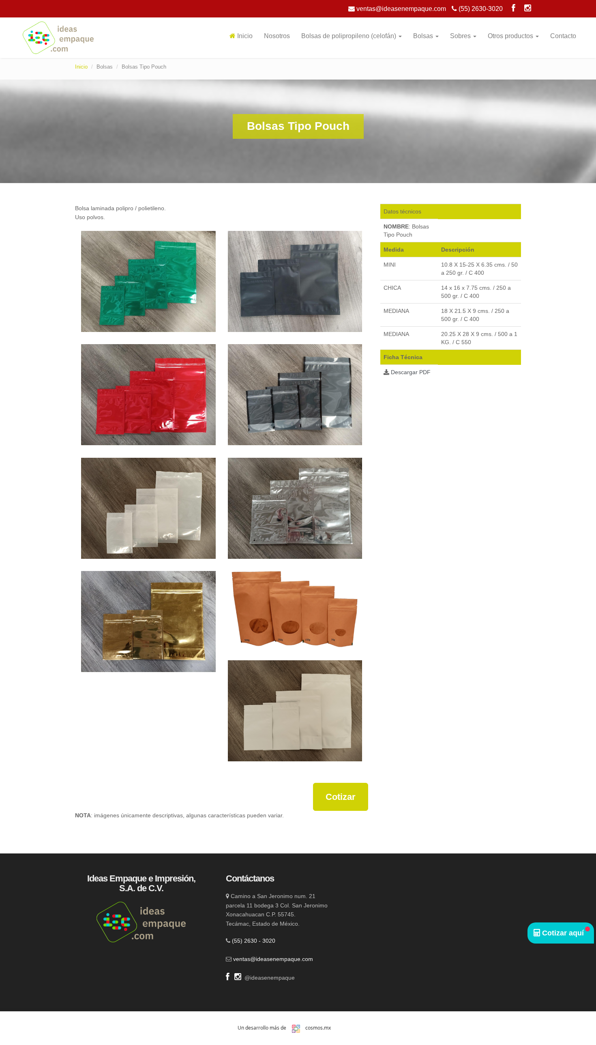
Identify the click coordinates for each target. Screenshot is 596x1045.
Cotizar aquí (562, 933)
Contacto (563, 35)
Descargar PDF (411, 372)
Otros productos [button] (511, 35)
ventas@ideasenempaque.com (400, 8)
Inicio (244, 35)
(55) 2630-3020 (480, 8)
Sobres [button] (461, 35)
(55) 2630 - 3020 (253, 940)
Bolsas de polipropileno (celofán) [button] (349, 35)
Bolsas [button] (424, 35)
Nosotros (277, 35)
